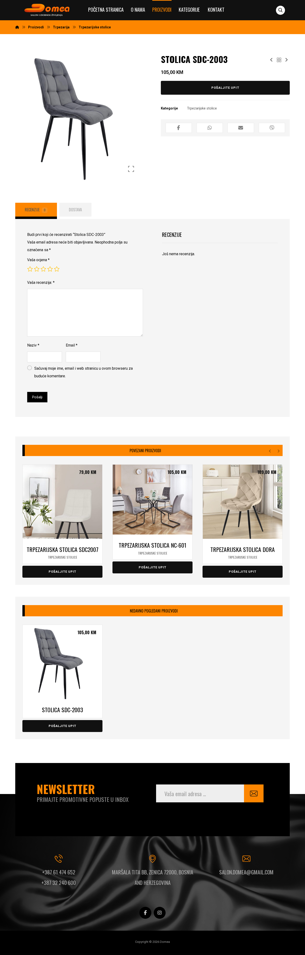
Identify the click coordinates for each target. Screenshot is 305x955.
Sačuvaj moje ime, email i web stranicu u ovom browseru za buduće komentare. (83, 372)
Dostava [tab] (75, 210)
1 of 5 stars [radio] (30, 269)
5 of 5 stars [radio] (57, 269)
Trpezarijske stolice (202, 108)
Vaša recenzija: (41, 282)
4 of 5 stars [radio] (50, 269)
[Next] (278, 451)
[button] (280, 10)
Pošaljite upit (225, 87)
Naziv (33, 345)
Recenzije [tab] (35, 210)
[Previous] (270, 451)
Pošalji (37, 397)
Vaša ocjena (38, 260)
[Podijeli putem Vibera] (272, 128)
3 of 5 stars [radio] (43, 269)
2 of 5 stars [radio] (37, 269)
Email (71, 345)
